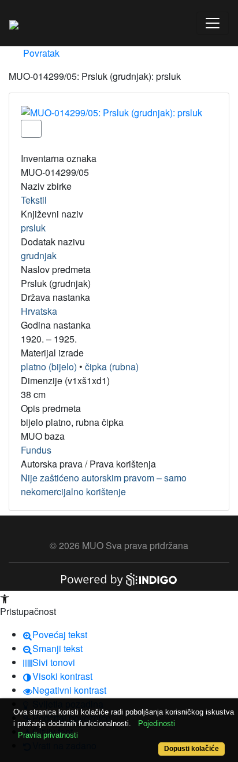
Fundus (36, 450)
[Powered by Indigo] (119, 578)
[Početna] (13, 23)
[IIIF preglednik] (31, 129)
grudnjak (39, 255)
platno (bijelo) (49, 366)
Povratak (40, 53)
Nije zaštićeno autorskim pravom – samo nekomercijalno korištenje (104, 484)
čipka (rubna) (112, 366)
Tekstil (34, 200)
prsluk (33, 227)
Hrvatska (39, 311)
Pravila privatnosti (48, 735)
